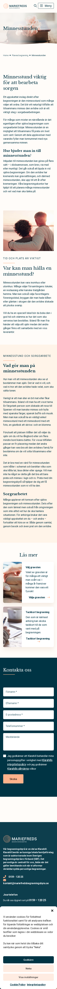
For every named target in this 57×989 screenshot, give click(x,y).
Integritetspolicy (36, 984)
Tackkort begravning (37, 612)
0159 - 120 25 (16, 876)
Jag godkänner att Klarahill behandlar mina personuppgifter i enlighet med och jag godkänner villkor (30, 762)
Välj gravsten (33, 567)
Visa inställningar (28, 977)
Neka (29, 968)
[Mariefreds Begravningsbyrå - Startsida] (20, 839)
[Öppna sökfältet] (35, 5)
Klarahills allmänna (18, 768)
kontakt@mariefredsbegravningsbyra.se (26, 883)
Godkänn (28, 959)
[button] (52, 910)
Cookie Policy (17, 984)
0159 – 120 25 (37, 900)
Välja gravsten (37, 597)
